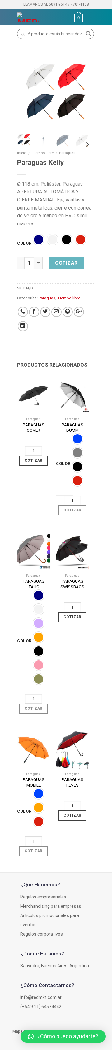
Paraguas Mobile (33, 782)
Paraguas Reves (72, 782)
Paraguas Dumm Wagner (72, 430)
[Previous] (26, 91)
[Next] (85, 91)
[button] (63, 1036)
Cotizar (66, 263)
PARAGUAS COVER (33, 427)
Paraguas (67, 153)
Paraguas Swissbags (72, 584)
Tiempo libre (43, 153)
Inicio (21, 153)
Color (24, 243)
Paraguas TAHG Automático (33, 586)
